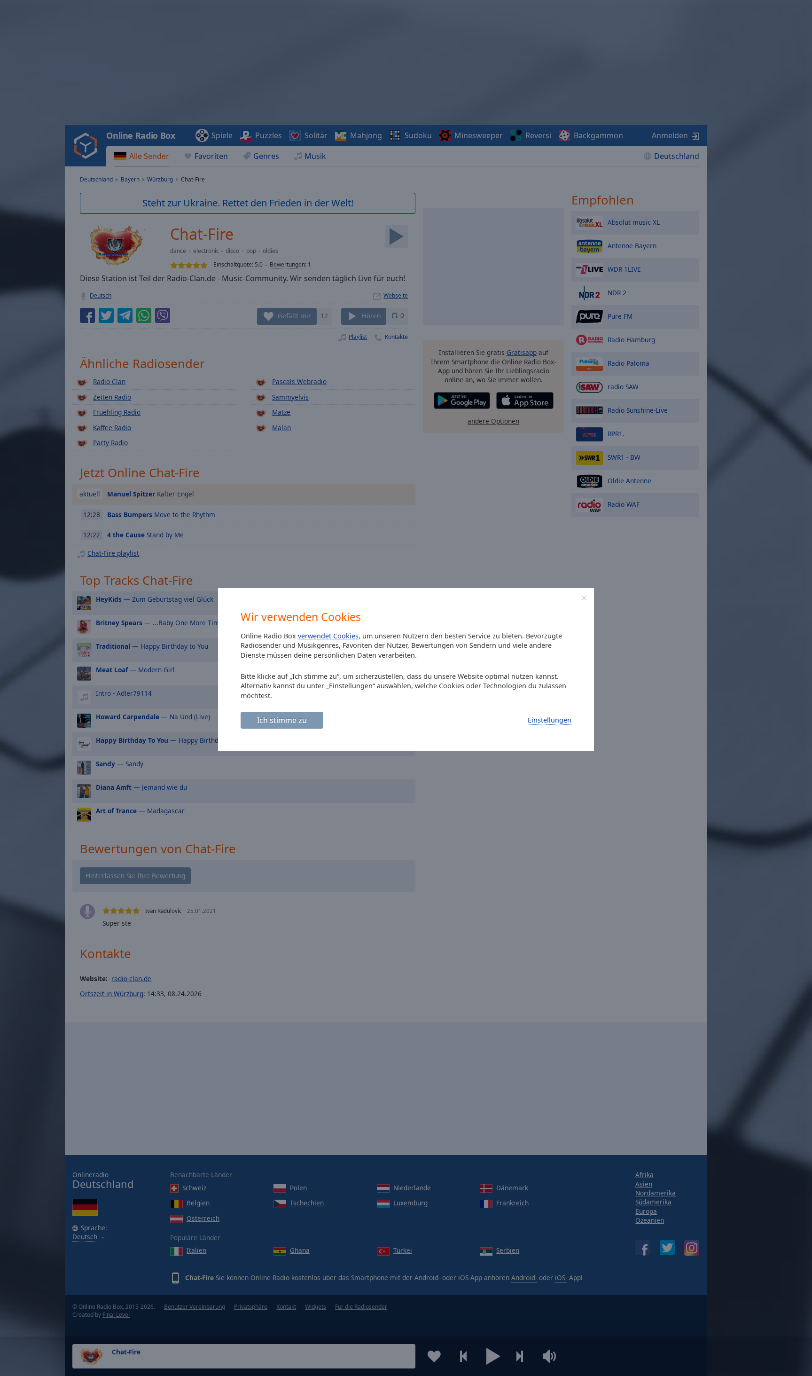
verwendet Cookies (328, 635)
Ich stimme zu (282, 720)
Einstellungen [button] (549, 720)
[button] (584, 598)
